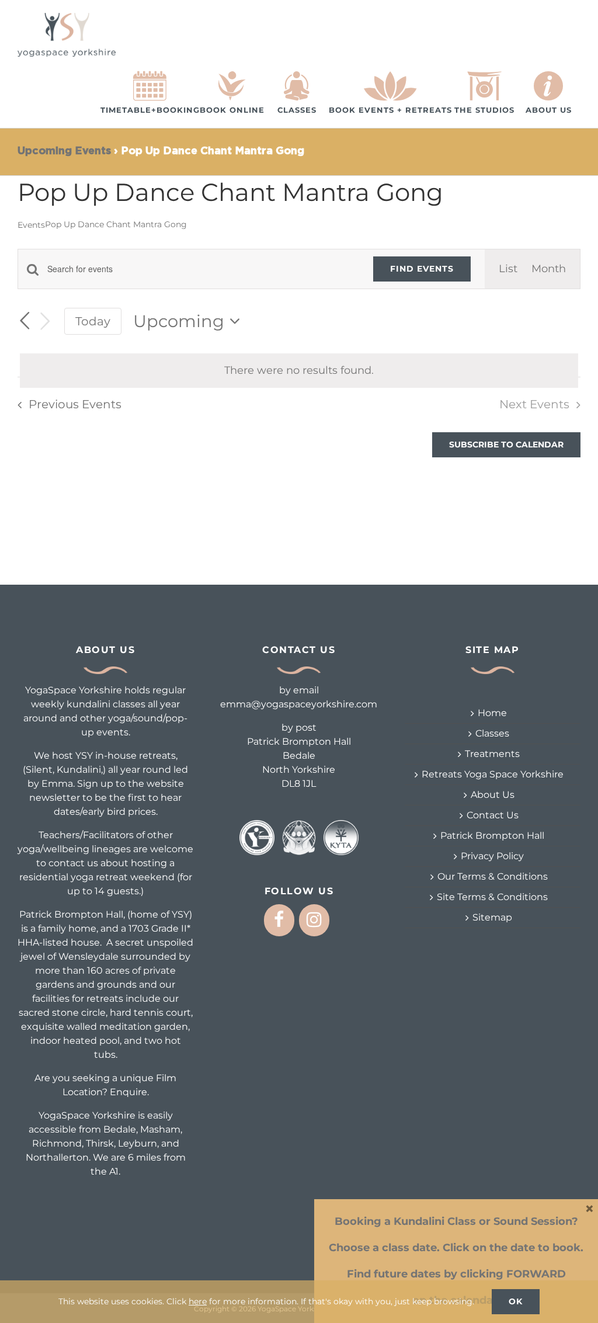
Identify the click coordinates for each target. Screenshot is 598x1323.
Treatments (492, 753)
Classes (492, 733)
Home (492, 712)
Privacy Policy (492, 856)
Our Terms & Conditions (492, 876)
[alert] (299, 370)
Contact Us (493, 815)
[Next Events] (46, 321)
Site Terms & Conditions (492, 896)
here (198, 1301)
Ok (516, 1301)
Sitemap (492, 917)
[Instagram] (314, 920)
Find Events (422, 268)
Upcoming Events (64, 151)
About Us (492, 794)
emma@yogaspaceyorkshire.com (298, 704)
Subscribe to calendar (506, 445)
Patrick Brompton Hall (492, 835)
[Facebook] (279, 920)
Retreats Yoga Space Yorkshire (493, 774)
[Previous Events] (25, 321)
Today (92, 321)
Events (31, 225)
